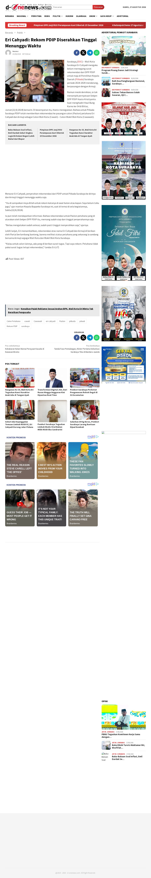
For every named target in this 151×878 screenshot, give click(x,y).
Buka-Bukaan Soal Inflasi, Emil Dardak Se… (127, 758)
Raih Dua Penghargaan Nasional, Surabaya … (128, 82)
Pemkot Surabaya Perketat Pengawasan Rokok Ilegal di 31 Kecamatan (83, 392)
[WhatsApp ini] (97, 53)
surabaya (25, 326)
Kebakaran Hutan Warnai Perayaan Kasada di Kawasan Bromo (24, 348)
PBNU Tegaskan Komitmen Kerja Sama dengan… (121, 735)
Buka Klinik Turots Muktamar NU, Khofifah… (128, 746)
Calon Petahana (13, 321)
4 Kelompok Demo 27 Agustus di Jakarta (84, 25)
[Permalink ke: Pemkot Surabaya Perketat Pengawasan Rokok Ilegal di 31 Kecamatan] (85, 378)
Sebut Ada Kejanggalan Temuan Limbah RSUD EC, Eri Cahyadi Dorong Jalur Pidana (19, 424)
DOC (80, 61)
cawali (27, 321)
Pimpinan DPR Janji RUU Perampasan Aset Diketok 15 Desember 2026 (52, 133)
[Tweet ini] (83, 53)
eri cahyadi (50, 321)
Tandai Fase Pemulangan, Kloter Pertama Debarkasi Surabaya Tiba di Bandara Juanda (77, 348)
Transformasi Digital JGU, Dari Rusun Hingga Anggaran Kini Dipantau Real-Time (52, 392)
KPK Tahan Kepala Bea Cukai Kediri (130, 25)
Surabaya (121, 754)
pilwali (82, 321)
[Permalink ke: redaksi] (8, 52)
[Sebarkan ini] (77, 53)
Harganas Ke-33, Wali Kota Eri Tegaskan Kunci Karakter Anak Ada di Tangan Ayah (83, 133)
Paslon (62, 321)
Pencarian (98, 7)
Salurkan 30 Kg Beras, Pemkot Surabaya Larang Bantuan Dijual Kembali (84, 424)
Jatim (104, 732)
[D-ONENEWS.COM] (28, 7)
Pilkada (79, 79)
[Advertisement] (52, 168)
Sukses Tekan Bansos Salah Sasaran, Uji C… (126, 93)
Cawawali (38, 321)
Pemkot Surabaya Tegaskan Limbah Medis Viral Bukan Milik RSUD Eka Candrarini (51, 427)
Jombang (110, 732)
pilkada (72, 321)
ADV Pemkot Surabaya (110, 68)
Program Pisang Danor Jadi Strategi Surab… (120, 71)
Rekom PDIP (12, 326)
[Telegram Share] (90, 53)
